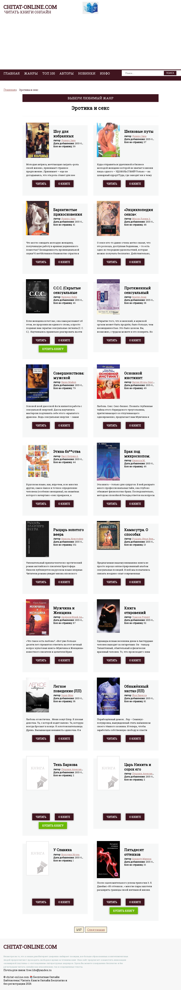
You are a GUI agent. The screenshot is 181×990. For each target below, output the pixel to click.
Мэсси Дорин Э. (141, 218)
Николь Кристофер (72, 538)
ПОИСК (170, 73)
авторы (66, 73)
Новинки (86, 73)
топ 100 (48, 73)
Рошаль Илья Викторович (147, 538)
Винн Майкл (68, 382)
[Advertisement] (90, 43)
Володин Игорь (70, 854)
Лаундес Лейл (69, 296)
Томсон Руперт (141, 617)
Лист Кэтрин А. (69, 456)
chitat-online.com (30, 6)
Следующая (96, 930)
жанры (31, 73)
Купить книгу (52, 349)
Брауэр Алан (139, 296)
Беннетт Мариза (141, 858)
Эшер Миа (67, 695)
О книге (64, 183)
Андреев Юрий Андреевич (76, 617)
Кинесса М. (138, 460)
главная (12, 73)
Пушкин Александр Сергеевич (79, 769)
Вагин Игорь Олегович (145, 382)
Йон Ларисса (139, 695)
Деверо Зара (68, 140)
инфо (105, 73)
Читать (41, 183)
